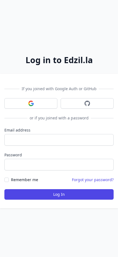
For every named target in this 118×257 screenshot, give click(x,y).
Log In (59, 194)
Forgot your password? (93, 179)
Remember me (24, 179)
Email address (17, 130)
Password (13, 154)
